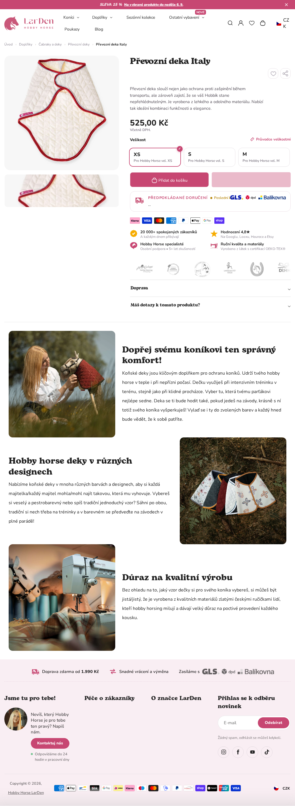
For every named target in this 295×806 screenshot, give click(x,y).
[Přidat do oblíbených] (273, 73)
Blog (99, 29)
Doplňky (99, 17)
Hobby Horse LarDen (26, 792)
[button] (286, 4)
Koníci (68, 17)
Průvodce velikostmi (273, 139)
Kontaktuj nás (50, 743)
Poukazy (72, 29)
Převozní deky (79, 44)
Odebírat (273, 722)
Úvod (8, 44)
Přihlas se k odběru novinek (246, 702)
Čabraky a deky (50, 44)
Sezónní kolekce (140, 17)
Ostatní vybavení (187, 17)
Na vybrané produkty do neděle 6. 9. (153, 4)
